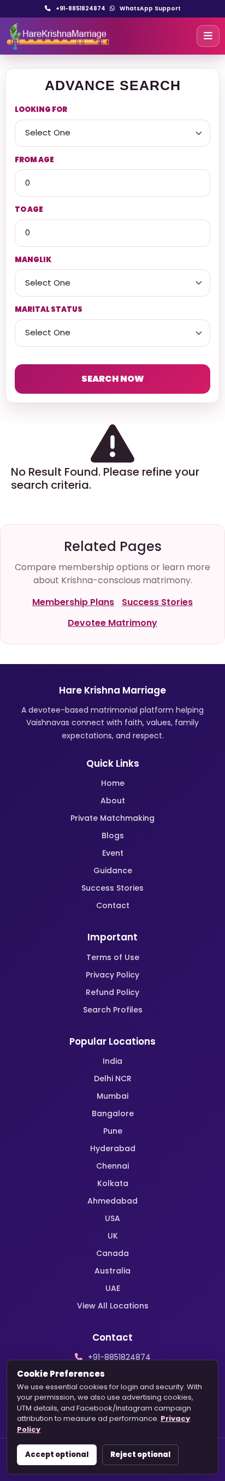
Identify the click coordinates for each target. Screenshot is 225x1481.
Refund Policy (112, 992)
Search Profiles (113, 1009)
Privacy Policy (112, 974)
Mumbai (112, 1096)
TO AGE (29, 209)
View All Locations (113, 1305)
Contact (112, 905)
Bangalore (113, 1113)
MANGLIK (33, 259)
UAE (112, 1288)
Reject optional (140, 1454)
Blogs (113, 835)
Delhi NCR (113, 1078)
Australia (112, 1270)
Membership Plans (73, 602)
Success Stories (157, 602)
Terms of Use (112, 957)
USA (112, 1218)
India (112, 1061)
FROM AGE (34, 160)
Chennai (112, 1165)
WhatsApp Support (149, 8)
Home (113, 783)
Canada (112, 1253)
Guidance (112, 870)
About (112, 800)
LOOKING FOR (41, 109)
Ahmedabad (112, 1200)
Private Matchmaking (112, 818)
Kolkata (112, 1183)
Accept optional (56, 1454)
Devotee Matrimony (112, 623)
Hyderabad (112, 1148)
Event (112, 853)
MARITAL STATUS (48, 309)
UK (113, 1235)
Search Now (112, 378)
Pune (112, 1130)
